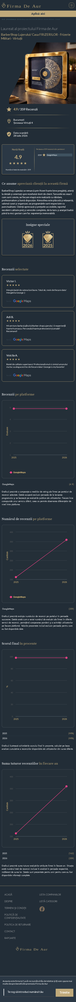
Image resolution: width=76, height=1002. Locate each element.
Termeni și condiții (15, 908)
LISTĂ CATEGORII (48, 901)
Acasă (3, 19)
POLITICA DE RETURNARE (17, 924)
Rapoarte (10, 938)
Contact (9, 931)
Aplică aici (38, 14)
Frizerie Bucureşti (11, 19)
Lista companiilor (50, 894)
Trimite (65, 992)
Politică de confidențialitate (15, 916)
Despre (8, 901)
